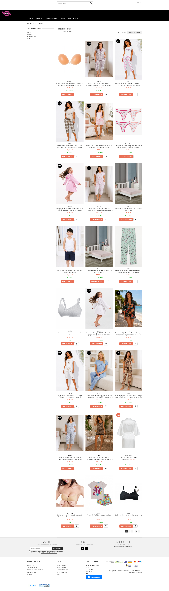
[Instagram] (86, 548)
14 (136, 531)
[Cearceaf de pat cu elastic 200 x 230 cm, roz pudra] (128, 183)
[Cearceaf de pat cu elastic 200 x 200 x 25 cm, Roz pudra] (99, 246)
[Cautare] (91, 3)
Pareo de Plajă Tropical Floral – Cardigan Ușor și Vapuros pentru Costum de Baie (128, 334)
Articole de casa (31, 36)
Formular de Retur (62, 572)
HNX (99, 455)
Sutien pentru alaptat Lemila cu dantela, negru (128, 516)
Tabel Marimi (73, 19)
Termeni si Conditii (32, 567)
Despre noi (30, 565)
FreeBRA (69, 81)
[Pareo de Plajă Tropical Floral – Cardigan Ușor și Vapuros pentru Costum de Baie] (128, 308)
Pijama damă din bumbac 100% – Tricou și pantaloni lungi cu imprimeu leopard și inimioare (128, 396)
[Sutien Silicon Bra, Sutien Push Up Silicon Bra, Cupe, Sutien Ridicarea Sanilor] (70, 59)
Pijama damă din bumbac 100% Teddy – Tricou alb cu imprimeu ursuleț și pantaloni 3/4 (70, 396)
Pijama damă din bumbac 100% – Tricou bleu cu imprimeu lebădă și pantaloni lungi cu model (99, 396)
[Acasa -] (11, 13)
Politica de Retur (61, 567)
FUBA (128, 331)
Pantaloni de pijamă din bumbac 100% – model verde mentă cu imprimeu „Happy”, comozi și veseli (128, 271)
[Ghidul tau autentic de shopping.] (32, 585)
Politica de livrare (32, 572)
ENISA (99, 81)
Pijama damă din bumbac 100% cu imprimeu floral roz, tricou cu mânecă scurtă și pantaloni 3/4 (99, 209)
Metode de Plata (61, 565)
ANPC (58, 574)
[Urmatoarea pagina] (139, 531)
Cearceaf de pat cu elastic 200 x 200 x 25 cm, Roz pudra (99, 271)
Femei (29, 32)
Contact (29, 574)
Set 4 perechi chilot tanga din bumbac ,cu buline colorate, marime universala (128, 146)
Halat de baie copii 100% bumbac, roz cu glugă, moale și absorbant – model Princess (69, 209)
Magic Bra (70, 513)
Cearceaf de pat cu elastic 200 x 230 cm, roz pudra (128, 209)
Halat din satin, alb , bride (128, 457)
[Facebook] (82, 548)
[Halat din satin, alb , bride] (128, 433)
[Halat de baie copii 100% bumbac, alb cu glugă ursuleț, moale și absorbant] (99, 308)
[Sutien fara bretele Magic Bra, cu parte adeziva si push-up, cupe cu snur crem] (70, 493)
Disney (99, 513)
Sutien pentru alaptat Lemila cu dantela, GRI (70, 334)
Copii (28, 38)
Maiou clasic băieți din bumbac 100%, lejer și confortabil (69, 271)
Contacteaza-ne (95, 577)
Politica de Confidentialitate (49, 553)
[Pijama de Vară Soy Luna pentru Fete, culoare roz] (99, 493)
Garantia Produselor (62, 570)
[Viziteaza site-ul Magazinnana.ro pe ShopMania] (44, 585)
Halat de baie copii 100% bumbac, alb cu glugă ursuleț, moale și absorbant (99, 334)
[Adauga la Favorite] (76, 94)
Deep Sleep (128, 144)
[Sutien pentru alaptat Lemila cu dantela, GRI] (70, 308)
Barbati (29, 34)
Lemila (70, 331)
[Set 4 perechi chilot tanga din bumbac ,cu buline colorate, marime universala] (128, 121)
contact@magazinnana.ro (123, 547)
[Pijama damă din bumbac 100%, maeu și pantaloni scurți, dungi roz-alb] (99, 121)
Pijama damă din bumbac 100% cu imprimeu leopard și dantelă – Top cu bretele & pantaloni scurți (99, 458)
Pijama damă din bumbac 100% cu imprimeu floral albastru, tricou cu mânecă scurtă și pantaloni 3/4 (69, 458)
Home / (29, 23)
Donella (70, 269)
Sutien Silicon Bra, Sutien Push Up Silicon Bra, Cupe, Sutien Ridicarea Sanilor (69, 84)
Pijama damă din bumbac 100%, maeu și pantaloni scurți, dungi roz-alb (99, 146)
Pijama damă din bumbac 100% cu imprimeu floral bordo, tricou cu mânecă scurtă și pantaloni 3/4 (99, 84)
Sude (99, 144)
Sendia (70, 206)
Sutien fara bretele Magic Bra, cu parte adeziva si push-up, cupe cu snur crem (70, 516)
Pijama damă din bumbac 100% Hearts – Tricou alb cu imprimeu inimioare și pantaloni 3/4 (128, 84)
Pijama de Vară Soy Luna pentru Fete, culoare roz (99, 516)
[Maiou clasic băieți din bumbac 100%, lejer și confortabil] (70, 246)
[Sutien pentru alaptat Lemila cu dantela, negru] (128, 493)
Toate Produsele (38, 23)
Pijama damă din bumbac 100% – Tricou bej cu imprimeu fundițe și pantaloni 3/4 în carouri (70, 146)
